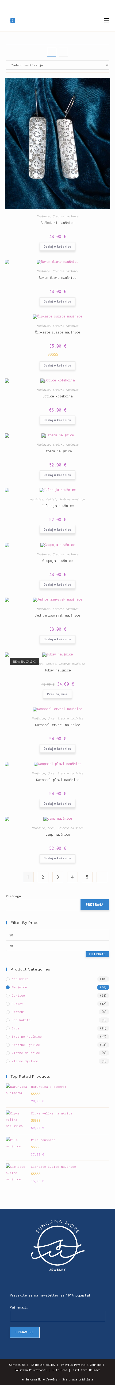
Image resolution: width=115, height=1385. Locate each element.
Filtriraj (97, 954)
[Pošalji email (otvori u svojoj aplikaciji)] (60, 4)
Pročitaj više (57, 694)
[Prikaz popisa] (63, 52)
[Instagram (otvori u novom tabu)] (54, 4)
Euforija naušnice (58, 506)
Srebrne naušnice (65, 216)
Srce (51, 718)
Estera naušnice (58, 451)
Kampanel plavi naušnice (57, 780)
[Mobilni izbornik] (106, 20)
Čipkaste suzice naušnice (57, 332)
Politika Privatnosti (31, 1370)
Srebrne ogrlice (26, 1044)
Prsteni (18, 1011)
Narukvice (20, 979)
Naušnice (43, 216)
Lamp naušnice (57, 834)
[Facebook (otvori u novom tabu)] (48, 4)
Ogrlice (18, 995)
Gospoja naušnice (57, 561)
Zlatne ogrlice (25, 1061)
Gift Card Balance (86, 1370)
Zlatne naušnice (26, 1052)
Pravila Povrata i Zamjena (81, 1364)
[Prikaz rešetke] (51, 52)
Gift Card (60, 1370)
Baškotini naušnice (57, 223)
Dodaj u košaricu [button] (57, 246)
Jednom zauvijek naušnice (57, 615)
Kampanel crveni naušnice (57, 725)
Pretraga (13, 896)
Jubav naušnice (57, 670)
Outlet (51, 499)
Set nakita (21, 1020)
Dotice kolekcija (57, 396)
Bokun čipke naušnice (57, 278)
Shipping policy (43, 1364)
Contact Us (17, 1364)
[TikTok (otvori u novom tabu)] (66, 4)
